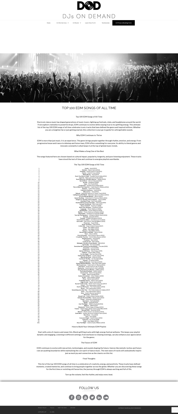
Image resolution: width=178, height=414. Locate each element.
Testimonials (105, 23)
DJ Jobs (52, 412)
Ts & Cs (52, 407)
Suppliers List (42, 412)
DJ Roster (76, 23)
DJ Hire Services (62, 23)
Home (48, 23)
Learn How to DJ (90, 23)
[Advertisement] (89, 39)
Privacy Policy (42, 407)
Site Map (72, 407)
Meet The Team (62, 407)
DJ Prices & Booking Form (124, 23)
